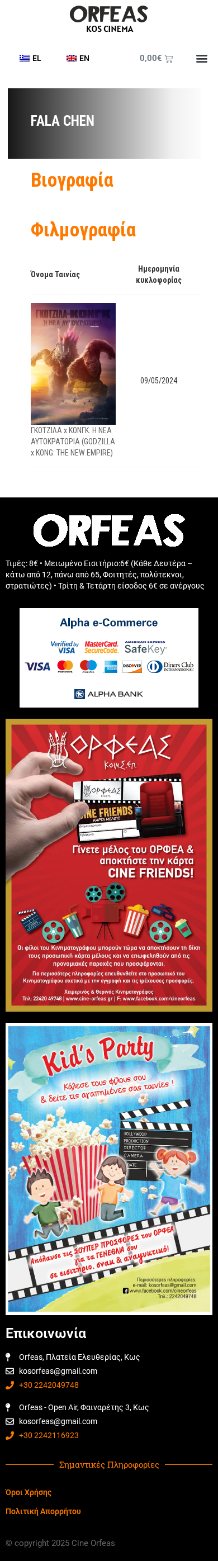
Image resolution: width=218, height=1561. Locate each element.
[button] (201, 58)
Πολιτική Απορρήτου (43, 1511)
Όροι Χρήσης (28, 1492)
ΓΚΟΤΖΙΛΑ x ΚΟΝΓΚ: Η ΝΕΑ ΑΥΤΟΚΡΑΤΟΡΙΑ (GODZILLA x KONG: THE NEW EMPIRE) (73, 441)
